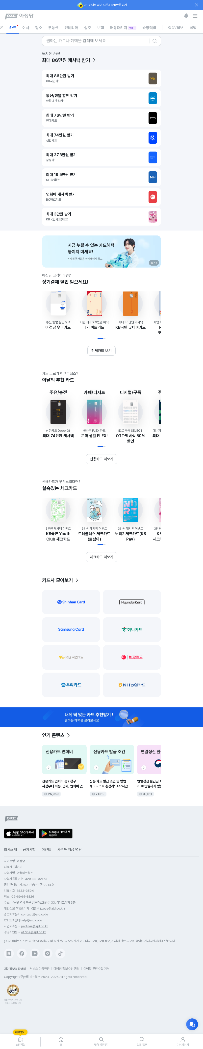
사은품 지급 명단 (69, 849)
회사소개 (10, 849)
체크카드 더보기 (101, 557)
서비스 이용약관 (40, 969)
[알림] (186, 16)
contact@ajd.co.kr (35, 914)
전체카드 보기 (101, 351)
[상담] (192, 1024)
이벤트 (46, 849)
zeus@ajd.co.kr (52, 908)
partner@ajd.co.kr (34, 926)
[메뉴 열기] (195, 16)
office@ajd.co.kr (33, 932)
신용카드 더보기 (101, 459)
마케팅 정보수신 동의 (66, 969)
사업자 (132, 27)
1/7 (153, 263)
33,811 (147, 794)
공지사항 (29, 849)
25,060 (53, 794)
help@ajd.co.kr (32, 920)
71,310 (100, 794)
